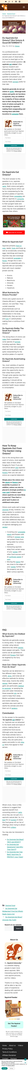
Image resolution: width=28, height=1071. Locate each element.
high (7, 319)
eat (10, 64)
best (4, 820)
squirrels (5, 510)
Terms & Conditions (9, 1052)
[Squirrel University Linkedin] (19, 2)
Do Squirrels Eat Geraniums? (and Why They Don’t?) (15, 847)
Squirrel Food (10, 905)
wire (22, 537)
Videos (20, 1045)
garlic (12, 91)
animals (15, 82)
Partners (13, 1058)
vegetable (17, 258)
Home (4, 1045)
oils (15, 693)
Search (18, 928)
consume (15, 114)
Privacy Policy (7, 1049)
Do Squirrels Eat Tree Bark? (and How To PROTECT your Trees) (15, 854)
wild (16, 468)
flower (4, 261)
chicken (17, 537)
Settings (11, 1068)
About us (12, 1045)
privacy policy (11, 1065)
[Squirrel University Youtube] (6, 1)
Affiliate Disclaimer (9, 1055)
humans (13, 820)
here (16, 1036)
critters (13, 827)
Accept (4, 1068)
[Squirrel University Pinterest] (16, 1)
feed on (19, 246)
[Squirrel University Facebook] (12, 1)
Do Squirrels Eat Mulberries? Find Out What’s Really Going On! (12, 911)
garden (4, 527)
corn (8, 559)
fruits (13, 248)
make (4, 339)
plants (7, 482)
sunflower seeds (15, 557)
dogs (9, 676)
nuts (4, 248)
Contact (5, 1058)
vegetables (18, 196)
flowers (5, 473)
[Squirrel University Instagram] (9, 1)
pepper (20, 648)
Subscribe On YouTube (15, 232)
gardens (14, 708)
